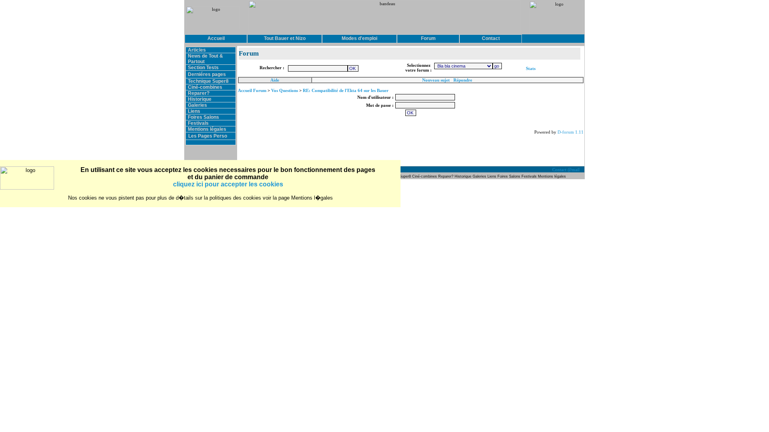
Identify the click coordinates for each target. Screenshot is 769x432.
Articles (197, 50)
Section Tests (203, 67)
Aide (274, 80)
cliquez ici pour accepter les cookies (228, 184)
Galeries (197, 105)
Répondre (462, 80)
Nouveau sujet (436, 80)
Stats (530, 68)
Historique (199, 99)
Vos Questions (284, 90)
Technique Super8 (208, 81)
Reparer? (198, 93)
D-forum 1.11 (571, 132)
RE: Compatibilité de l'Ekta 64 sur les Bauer (346, 90)
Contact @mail (566, 169)
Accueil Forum (252, 90)
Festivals (198, 123)
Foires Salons (203, 117)
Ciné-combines (205, 87)
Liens (194, 111)
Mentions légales (207, 129)
